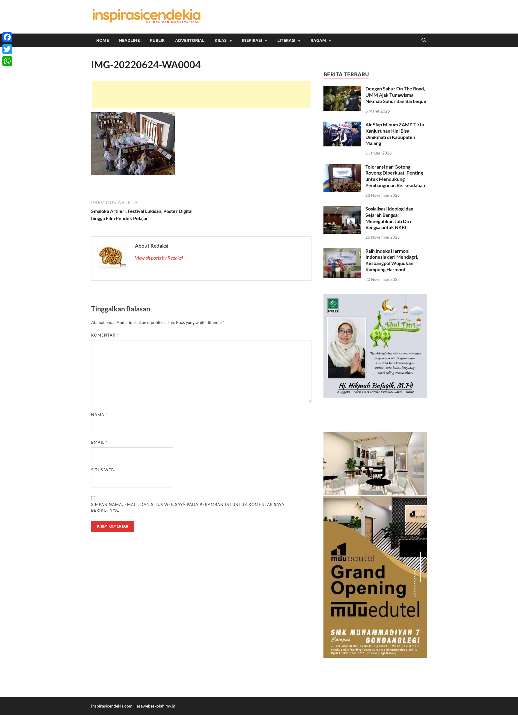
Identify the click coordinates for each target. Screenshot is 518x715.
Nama (99, 414)
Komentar (104, 335)
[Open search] (423, 40)
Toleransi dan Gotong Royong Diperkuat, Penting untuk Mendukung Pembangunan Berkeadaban (395, 176)
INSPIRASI (252, 40)
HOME (102, 40)
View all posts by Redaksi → (162, 257)
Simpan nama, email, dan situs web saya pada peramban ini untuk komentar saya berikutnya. (187, 507)
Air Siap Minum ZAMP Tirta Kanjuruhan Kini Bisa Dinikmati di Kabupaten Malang (394, 134)
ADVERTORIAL (189, 40)
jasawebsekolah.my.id (155, 705)
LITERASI (286, 40)
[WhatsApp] (7, 61)
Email (99, 442)
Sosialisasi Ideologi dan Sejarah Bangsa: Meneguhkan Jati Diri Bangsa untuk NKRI (389, 218)
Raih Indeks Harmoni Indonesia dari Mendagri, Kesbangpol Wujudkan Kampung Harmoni (391, 260)
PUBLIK (157, 40)
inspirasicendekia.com (111, 705)
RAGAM (318, 40)
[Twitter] (7, 49)
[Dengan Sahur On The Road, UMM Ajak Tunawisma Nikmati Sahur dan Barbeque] (342, 89)
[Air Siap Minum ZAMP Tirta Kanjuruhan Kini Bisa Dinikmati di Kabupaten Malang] (342, 125)
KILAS (221, 40)
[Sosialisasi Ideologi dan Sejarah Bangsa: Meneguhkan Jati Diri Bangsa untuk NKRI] (342, 209)
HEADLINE (129, 40)
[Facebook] (7, 37)
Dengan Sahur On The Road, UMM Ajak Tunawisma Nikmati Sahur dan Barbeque (395, 95)
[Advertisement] (201, 94)
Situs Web (102, 469)
